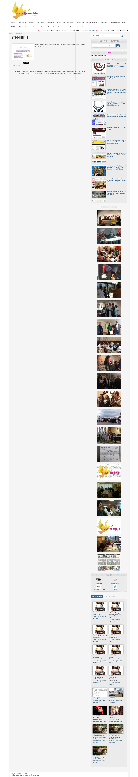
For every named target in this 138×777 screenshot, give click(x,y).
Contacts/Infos (81, 27)
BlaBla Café (80, 22)
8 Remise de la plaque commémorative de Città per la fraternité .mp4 (116, 615)
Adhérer (60, 27)
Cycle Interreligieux (92, 22)
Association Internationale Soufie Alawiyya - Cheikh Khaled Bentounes (116, 103)
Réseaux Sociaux (24, 27)
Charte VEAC (29, 73)
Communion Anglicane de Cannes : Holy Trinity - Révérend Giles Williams (116, 167)
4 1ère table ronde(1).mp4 (113, 636)
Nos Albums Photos (39, 27)
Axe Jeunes (40, 22)
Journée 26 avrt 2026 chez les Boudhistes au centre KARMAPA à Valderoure (43, 31)
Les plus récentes (97, 596)
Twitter (115, 589)
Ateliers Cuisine (48, 71)
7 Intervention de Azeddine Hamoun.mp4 (100, 678)
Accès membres (16, 775)
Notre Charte (70, 27)
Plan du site (26, 775)
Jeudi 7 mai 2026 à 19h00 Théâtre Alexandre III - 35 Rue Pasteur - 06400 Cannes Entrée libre (106, 31)
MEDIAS (13, 27)
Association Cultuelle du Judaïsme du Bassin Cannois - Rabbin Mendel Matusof (116, 180)
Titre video (96, 699)
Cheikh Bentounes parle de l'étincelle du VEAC (99, 737)
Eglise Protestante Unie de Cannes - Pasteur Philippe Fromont (116, 154)
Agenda (109, 53)
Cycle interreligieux (67, 71)
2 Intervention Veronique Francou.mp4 (113, 679)
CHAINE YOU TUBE (99, 589)
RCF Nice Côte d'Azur (118, 22)
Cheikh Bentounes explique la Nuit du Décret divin (115, 737)
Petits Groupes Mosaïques (65, 22)
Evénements (50, 22)
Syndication (36, 775)
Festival (31, 22)
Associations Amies (75, 73)
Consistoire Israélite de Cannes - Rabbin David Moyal (116, 115)
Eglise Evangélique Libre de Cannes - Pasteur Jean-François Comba (116, 142)
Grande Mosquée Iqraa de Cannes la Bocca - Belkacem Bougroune (116, 193)
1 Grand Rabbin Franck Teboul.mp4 (100, 636)
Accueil (13, 22)
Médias (76, 71)
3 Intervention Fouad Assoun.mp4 (99, 613)
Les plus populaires (110, 596)
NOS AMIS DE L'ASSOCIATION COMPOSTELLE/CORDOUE (116, 65)
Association (22, 22)
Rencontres (105, 22)
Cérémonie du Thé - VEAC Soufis (99, 757)
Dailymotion (115, 583)
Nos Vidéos (51, 27)
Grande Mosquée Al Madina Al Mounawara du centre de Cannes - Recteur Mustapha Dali (116, 91)
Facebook (99, 583)
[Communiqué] (23, 44)
